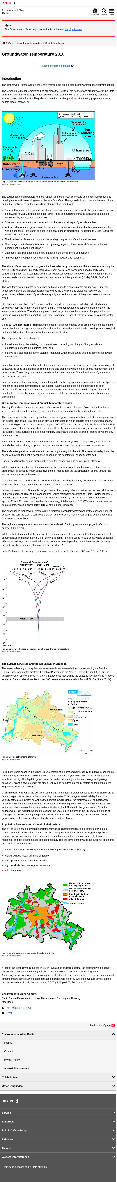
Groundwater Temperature (29, 43)
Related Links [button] (10, 1077)
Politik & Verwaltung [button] (14, 1130)
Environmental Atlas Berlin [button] (18, 1034)
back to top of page (100, 1025)
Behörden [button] (8, 1121)
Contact (8, 1051)
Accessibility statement (16, 1068)
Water (10, 43)
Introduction (58, 43)
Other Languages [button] (12, 1086)
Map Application (73, 29)
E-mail (8, 1013)
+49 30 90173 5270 (21, 1008)
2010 (47, 43)
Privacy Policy (12, 1060)
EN (3, 43)
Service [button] (6, 1112)
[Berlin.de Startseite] (9, 3)
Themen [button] (6, 1148)
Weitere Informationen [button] (15, 1157)
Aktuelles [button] (7, 1139)
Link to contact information (56, 66)
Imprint (8, 1042)
